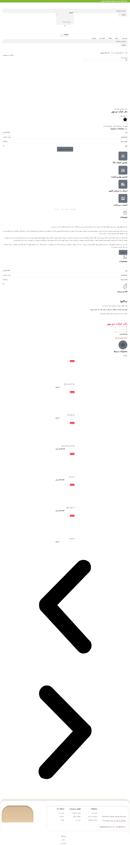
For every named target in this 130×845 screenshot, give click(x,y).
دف (112, 52)
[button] (65, 149)
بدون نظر (123, 116)
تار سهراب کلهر (70, 507)
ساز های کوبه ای (119, 52)
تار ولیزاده (72, 538)
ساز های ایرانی (117, 126)
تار (124, 237)
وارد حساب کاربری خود (109, 313)
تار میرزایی (72, 476)
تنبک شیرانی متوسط (69, 384)
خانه (126, 52)
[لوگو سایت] (124, 5)
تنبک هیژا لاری (71, 414)
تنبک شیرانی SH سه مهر (68, 445)
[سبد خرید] (65, 18)
